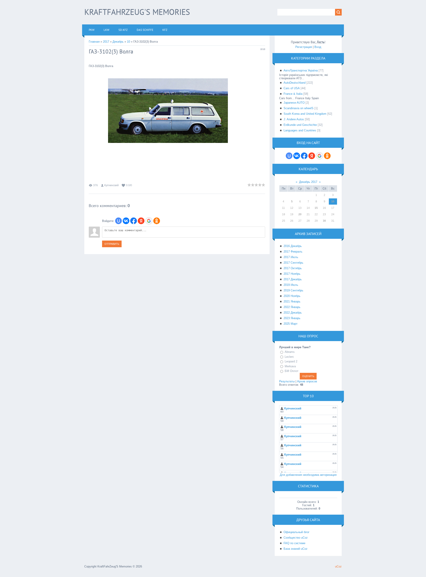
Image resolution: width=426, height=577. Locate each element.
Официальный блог (297, 532)
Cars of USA (292, 88)
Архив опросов (307, 381)
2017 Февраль (293, 251)
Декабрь (118, 41)
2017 (106, 41)
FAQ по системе (294, 543)
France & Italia (293, 93)
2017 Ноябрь (292, 273)
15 (316, 207)
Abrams (290, 352)
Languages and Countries (300, 130)
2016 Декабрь (293, 246)
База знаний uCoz (296, 548)
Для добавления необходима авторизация (308, 474)
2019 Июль (291, 285)
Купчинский (111, 185)
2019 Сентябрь (293, 290)
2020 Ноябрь (292, 296)
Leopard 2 (291, 361)
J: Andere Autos (294, 119)
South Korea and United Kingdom (305, 113)
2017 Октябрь (293, 268)
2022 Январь (292, 307)
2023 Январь (292, 318)
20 (300, 214)
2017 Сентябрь (293, 262)
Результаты (287, 381)
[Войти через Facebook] (133, 220)
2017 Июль (291, 257)
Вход (317, 47)
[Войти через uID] (118, 220)
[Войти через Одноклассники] (156, 220)
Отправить (112, 244)
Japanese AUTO (294, 102)
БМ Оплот (291, 371)
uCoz (338, 566)
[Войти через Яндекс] (141, 220)
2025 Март (291, 323)
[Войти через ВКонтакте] (126, 220)
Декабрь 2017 (308, 182)
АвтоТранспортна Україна (301, 70)
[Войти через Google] (148, 220)
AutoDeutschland (295, 82)
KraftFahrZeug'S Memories (137, 12)
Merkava (290, 366)
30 (324, 220)
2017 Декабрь (293, 279)
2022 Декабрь (293, 312)
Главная (94, 41)
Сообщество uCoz (296, 537)
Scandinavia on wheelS (299, 108)
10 (128, 41)
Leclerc (289, 356)
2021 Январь (292, 301)
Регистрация (303, 47)
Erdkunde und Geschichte (300, 124)
